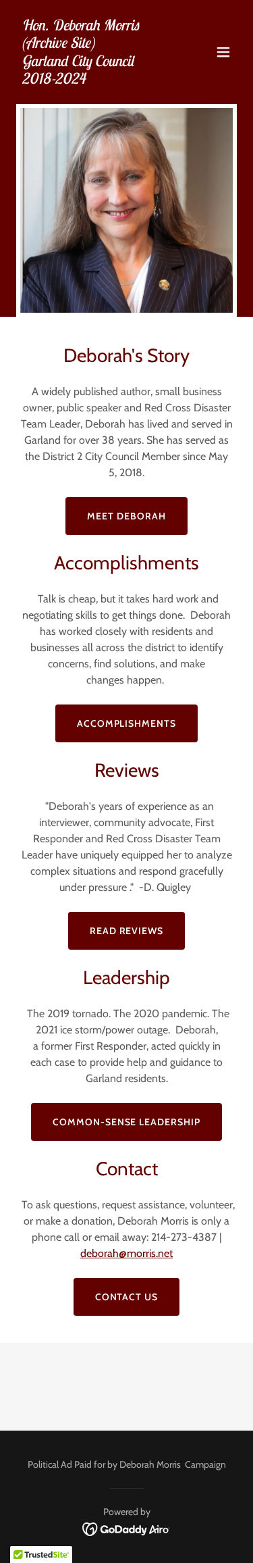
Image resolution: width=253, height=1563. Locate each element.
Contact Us (127, 1297)
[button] (223, 52)
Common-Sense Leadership (127, 1122)
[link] (93, 80)
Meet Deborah (126, 516)
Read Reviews (127, 931)
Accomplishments (127, 723)
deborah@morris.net (126, 1253)
